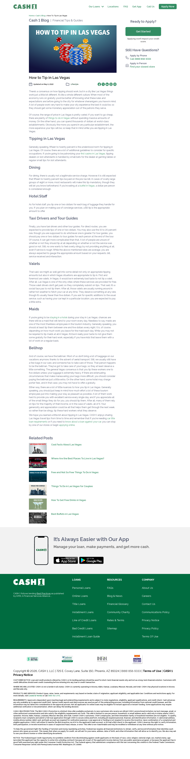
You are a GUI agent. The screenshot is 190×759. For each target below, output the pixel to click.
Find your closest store (142, 66)
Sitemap (112, 628)
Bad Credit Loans (82, 628)
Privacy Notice (150, 620)
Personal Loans (81, 587)
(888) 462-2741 (54, 696)
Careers (146, 595)
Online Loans (80, 595)
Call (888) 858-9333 (140, 59)
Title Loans (79, 604)
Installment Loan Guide (86, 636)
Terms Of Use (150, 636)
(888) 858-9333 (131, 671)
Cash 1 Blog (40, 16)
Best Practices (44, 593)
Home (31, 16)
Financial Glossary (118, 604)
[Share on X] (103, 84)
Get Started (143, 31)
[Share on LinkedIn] (107, 84)
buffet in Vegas (87, 185)
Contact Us (148, 604)
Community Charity (118, 612)
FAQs (110, 587)
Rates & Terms (115, 620)
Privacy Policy (150, 628)
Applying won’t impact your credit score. (143, 40)
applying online (67, 425)
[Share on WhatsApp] (111, 84)
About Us (147, 587)
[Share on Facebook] (99, 84)
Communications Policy (156, 612)
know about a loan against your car (83, 421)
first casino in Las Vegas (93, 153)
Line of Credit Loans (84, 620)
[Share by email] (115, 84)
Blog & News (114, 595)
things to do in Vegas (59, 118)
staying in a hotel (58, 317)
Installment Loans (83, 612)
